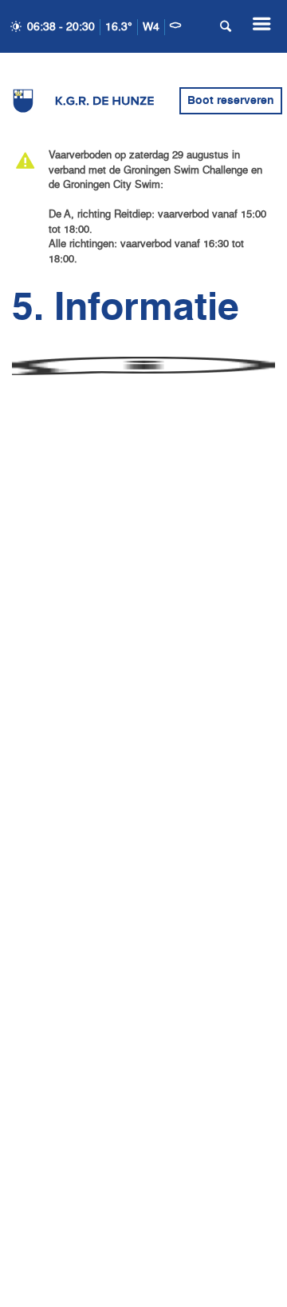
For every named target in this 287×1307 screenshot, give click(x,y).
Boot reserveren (230, 100)
